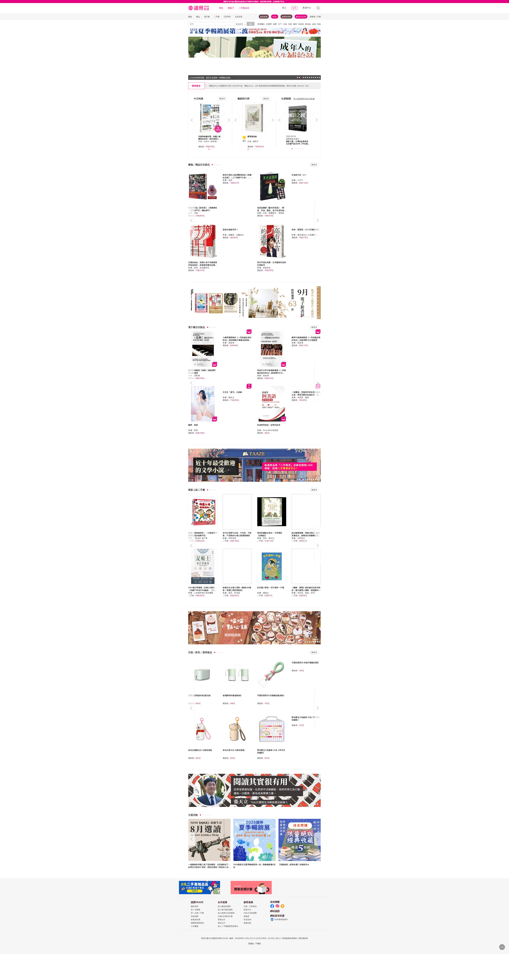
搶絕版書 (263, 16)
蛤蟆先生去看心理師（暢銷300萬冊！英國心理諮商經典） (237, 588)
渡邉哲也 (267, 267)
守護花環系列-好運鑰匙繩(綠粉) (270, 695)
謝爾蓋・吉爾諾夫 (236, 234)
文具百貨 (238, 16)
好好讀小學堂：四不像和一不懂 (270, 587)
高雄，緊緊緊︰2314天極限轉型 (305, 229)
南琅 (230, 180)
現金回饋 (194, 916)
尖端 (314, 24)
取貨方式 (247, 909)
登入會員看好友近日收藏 (304, 98)
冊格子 (231, 7)
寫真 (319, 24)
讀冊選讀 (289, 138)
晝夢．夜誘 (193, 425)
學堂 (221, 7)
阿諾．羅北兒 (269, 538)
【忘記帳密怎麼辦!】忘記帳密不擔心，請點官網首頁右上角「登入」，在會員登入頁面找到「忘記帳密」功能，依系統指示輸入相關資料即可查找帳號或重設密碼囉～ (275, 86)
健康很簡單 (286, 16)
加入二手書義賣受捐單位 (228, 926)
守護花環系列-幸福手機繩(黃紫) (305, 662)
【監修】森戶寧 (201, 538)
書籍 (190, 16)
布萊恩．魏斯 (303, 397)
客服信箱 (247, 922)
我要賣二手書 (315, 16)
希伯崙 (308, 24)
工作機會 (194, 926)
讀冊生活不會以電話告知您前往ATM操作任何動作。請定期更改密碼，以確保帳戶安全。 (254, 1)
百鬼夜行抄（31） (299, 174)
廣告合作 (221, 922)
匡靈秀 (269, 24)
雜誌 (198, 16)
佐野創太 (301, 538)
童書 (275, 24)
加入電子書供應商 (225, 909)
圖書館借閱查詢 (197, 922)
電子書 (207, 16)
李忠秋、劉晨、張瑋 (306, 592)
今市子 (300, 180)
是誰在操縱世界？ (230, 229)
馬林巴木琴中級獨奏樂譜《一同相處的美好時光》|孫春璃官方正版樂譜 (271, 373)
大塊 (285, 24)
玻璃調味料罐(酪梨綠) (232, 695)
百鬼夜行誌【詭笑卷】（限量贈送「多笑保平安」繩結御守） (202, 209)
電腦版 (251, 943)
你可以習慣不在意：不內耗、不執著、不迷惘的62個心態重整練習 (237, 534)
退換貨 (246, 916)
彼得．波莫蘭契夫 (201, 267)
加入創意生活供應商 (226, 913)
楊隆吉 (266, 592)
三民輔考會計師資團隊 (203, 592)
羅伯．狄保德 (234, 592)
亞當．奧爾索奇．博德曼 (273, 213)
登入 (284, 7)
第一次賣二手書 (197, 913)
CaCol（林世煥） (211, 141)
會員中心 (306, 7)
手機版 (258, 943)
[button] (318, 7)
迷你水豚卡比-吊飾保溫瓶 (234, 750)
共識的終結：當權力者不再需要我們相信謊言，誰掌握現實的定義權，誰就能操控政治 (202, 265)
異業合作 (221, 919)
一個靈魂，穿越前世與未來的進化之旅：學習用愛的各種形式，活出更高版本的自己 (306, 395)
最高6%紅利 (301, 16)
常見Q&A (247, 919)
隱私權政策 (303, 938)
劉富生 (231, 397)
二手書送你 (244, 7)
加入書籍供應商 (224, 906)
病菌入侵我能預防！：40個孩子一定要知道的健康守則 (202, 534)
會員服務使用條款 (289, 938)
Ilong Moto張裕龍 (270, 430)
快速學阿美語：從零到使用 (268, 425)
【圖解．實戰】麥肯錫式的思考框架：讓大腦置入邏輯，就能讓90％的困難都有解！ (306, 590)
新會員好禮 (195, 919)
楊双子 (256, 141)
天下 (280, 24)
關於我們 (194, 906)
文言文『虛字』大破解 (232, 392)
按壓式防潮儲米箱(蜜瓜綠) (199, 695)
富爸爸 (301, 24)
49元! (274, 16)
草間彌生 (261, 24)
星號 (196, 430)
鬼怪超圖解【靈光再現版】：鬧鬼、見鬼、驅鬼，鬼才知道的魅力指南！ (271, 210)
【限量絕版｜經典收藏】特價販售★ (293, 864)
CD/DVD (227, 16)
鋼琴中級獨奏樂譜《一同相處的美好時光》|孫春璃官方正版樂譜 (306, 338)
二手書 (217, 16)
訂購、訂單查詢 (250, 906)
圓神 (295, 24)
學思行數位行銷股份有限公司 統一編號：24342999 (222, 938)
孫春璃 (197, 375)
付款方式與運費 (250, 913)
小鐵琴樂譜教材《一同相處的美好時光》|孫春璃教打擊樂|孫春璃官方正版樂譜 (237, 340)
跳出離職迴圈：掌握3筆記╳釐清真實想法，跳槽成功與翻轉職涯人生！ (306, 535)
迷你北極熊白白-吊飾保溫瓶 (200, 750)
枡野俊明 (232, 538)
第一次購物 (195, 909)
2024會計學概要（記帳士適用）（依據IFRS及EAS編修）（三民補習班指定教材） (202, 590)
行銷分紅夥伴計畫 (225, 916)
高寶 (290, 24)
